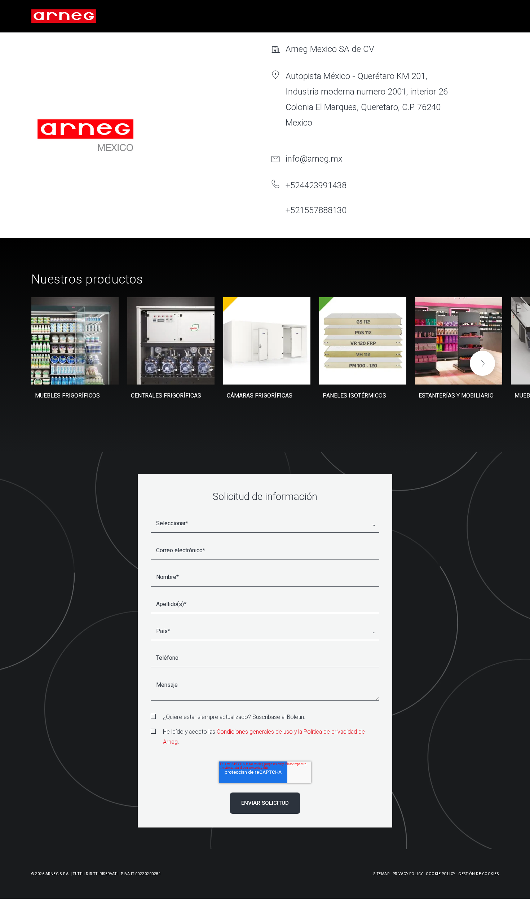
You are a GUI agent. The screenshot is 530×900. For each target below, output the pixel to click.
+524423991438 (316, 185)
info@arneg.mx (314, 159)
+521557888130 (316, 210)
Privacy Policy (408, 874)
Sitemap (382, 874)
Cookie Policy (440, 874)
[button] (482, 363)
